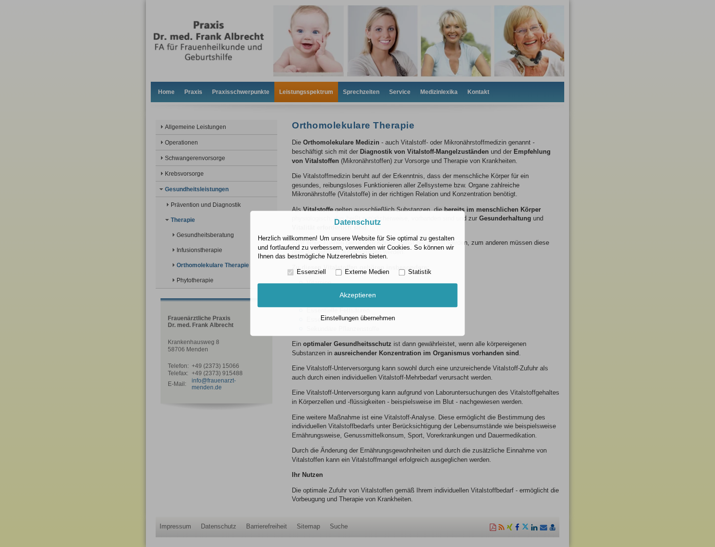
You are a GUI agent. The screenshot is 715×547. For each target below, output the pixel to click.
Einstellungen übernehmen (358, 318)
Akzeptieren (358, 295)
